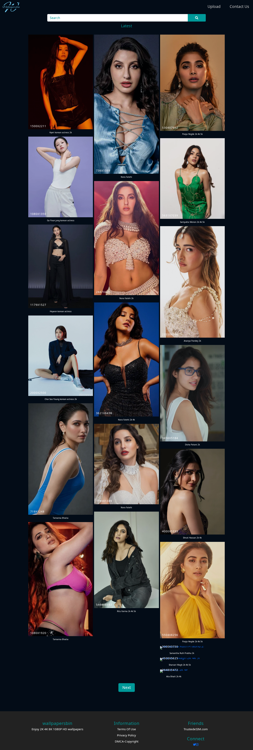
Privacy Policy (126, 735)
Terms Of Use (126, 729)
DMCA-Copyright (126, 741)
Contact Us (239, 6)
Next (126, 687)
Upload (214, 6)
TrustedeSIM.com (196, 729)
